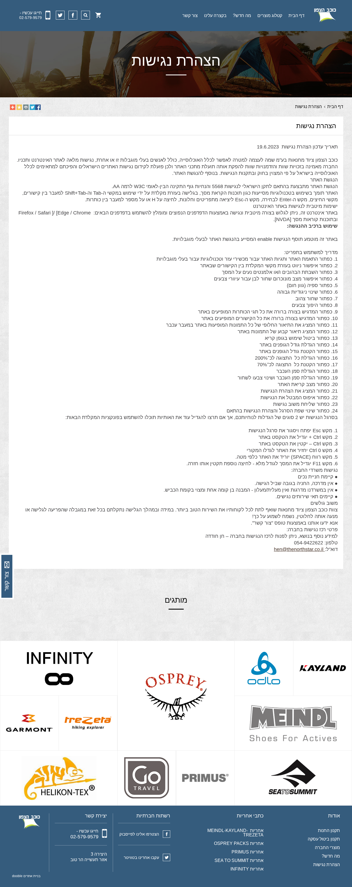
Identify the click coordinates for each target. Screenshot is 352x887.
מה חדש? (242, 15)
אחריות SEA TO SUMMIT (239, 860)
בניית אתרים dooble (26, 876)
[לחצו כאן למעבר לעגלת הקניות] (98, 15)
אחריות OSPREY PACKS (238, 843)
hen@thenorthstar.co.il (298, 549)
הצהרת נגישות (326, 865)
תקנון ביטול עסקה (324, 839)
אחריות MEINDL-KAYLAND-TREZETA (235, 832)
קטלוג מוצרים (269, 15)
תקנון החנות (329, 830)
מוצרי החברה (327, 847)
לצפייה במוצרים (313, 648)
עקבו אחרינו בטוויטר (141, 857)
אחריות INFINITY (246, 869)
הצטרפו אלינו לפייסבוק (139, 834)
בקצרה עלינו (215, 15)
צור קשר (190, 15)
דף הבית (296, 15)
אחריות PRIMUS (247, 852)
